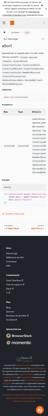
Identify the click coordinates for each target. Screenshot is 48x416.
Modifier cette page (14, 213)
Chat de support (14, 284)
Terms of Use (27, 395)
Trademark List (25, 377)
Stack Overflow (13, 280)
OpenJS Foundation (23, 365)
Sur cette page (11, 38)
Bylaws (8, 398)
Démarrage (11, 253)
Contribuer (11, 261)
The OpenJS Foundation (12, 395)
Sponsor (10, 311)
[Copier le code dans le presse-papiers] (43, 97)
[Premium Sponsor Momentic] (19, 344)
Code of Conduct (19, 398)
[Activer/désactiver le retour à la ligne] (38, 194)
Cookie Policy (30, 401)
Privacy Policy (39, 395)
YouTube (10, 319)
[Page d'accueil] (4, 32)
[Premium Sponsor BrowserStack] (19, 338)
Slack (8, 288)
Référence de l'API (15, 257)
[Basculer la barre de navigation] (4, 23)
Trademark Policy (10, 377)
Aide (8, 265)
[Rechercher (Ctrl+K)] (44, 23)
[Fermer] (46, 8)
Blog (8, 307)
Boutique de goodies (16, 315)
